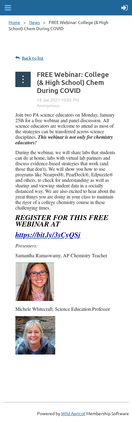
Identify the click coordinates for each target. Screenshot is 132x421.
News (34, 22)
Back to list (33, 58)
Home (14, 22)
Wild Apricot (73, 413)
